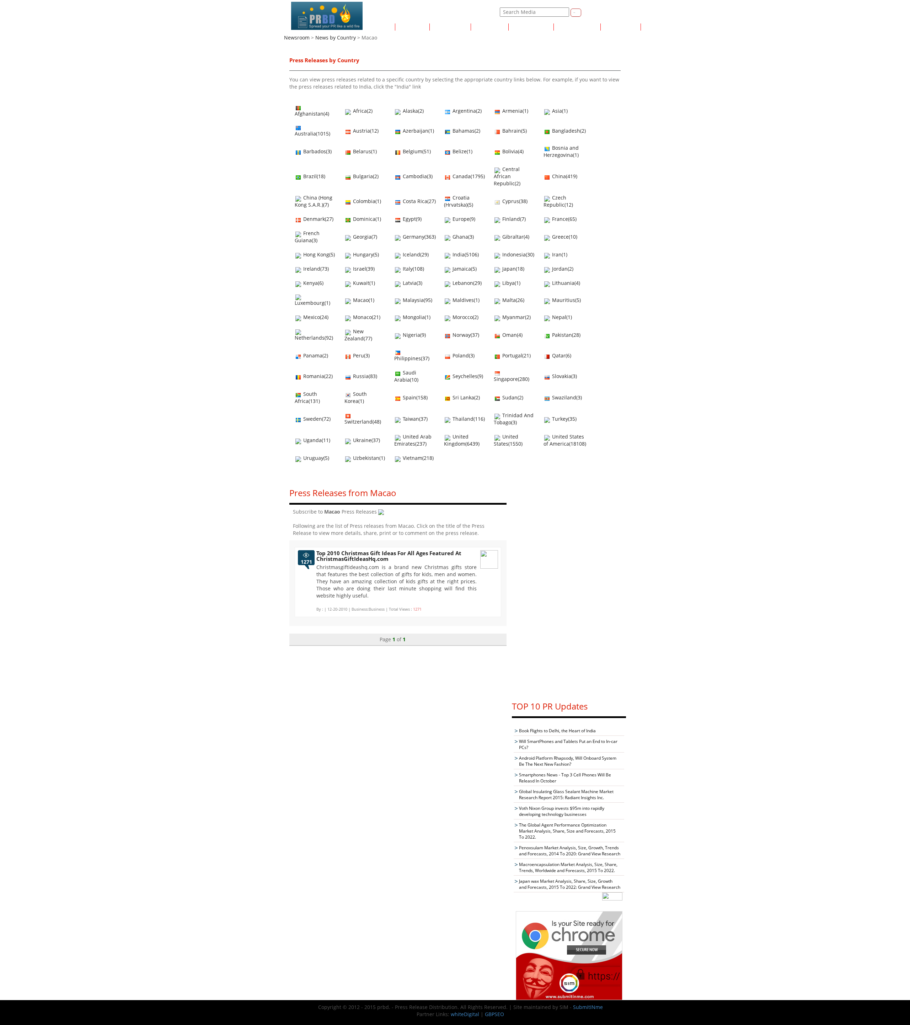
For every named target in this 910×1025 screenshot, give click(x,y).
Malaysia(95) (416, 300)
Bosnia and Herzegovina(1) (561, 151)
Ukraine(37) (366, 440)
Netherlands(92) (314, 337)
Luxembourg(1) (312, 302)
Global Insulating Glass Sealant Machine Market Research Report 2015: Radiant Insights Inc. (566, 794)
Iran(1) (559, 254)
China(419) (564, 176)
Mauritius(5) (566, 300)
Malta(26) (512, 300)
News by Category (577, 27)
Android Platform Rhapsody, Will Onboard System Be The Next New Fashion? (567, 761)
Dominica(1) (366, 219)
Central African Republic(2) (507, 176)
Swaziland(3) (566, 397)
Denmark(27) (317, 219)
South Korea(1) (355, 397)
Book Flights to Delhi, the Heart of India (557, 731)
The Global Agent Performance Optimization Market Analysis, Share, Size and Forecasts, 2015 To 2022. (567, 831)
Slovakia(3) (564, 376)
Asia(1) (559, 110)
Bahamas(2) (465, 130)
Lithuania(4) (565, 283)
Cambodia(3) (417, 176)
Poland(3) (463, 355)
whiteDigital (465, 1014)
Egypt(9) (411, 219)
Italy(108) (412, 268)
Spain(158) (414, 397)
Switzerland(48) (362, 421)
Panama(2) (315, 355)
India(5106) (465, 254)
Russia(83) (364, 376)
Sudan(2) (512, 397)
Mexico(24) (315, 317)
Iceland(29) (415, 254)
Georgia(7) (364, 236)
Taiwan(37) (414, 418)
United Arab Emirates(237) (413, 440)
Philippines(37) (411, 358)
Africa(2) (362, 110)
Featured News (450, 27)
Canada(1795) (468, 176)
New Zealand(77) (358, 335)
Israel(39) (363, 268)
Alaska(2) (412, 110)
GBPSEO (494, 1014)
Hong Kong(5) (318, 254)
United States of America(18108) (565, 440)
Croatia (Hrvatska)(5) (458, 201)
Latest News (412, 27)
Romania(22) (317, 376)
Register (467, 12)
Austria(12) (365, 130)
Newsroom (297, 37)
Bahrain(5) (514, 130)
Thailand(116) (468, 418)
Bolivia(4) (512, 151)
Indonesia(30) (517, 254)
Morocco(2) (464, 317)
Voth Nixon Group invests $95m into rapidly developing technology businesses (561, 811)
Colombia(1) (366, 201)
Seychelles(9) (467, 376)
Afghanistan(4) (312, 113)
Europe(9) (463, 219)
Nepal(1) (561, 317)
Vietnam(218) (417, 458)
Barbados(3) (317, 151)
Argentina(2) (466, 110)
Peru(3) (361, 355)
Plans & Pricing (621, 27)
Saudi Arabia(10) (406, 376)
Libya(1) (510, 283)
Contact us (604, 12)
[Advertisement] (569, 588)
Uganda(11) (316, 440)
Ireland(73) (315, 268)
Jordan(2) (562, 268)
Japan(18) (512, 268)
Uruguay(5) (315, 458)
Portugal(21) (516, 355)
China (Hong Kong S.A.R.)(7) (313, 201)
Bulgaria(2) (365, 176)
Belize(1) (461, 151)
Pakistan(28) (565, 334)
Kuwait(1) (363, 283)
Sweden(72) (316, 418)
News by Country (531, 27)
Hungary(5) (365, 254)
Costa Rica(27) (418, 201)
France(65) (564, 219)
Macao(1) (363, 300)
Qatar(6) (561, 355)
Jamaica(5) (464, 268)
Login (488, 12)
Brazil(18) (313, 176)
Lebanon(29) (466, 283)
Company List (659, 27)
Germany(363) (418, 236)
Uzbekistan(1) (368, 458)
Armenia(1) (514, 110)
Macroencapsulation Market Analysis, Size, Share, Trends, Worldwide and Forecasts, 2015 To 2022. (568, 867)
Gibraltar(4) (515, 236)
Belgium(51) (416, 151)
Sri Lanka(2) (465, 397)
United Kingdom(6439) (462, 440)
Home (385, 27)
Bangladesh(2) (568, 130)
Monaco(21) (366, 317)
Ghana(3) (462, 236)
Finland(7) (513, 219)
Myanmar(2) (516, 317)
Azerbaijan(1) (417, 130)
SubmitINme (588, 1007)
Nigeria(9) (413, 334)
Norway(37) (465, 334)
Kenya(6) (312, 283)
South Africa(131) (307, 397)
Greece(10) (564, 236)
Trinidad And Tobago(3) (514, 419)
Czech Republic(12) (558, 201)
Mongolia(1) (415, 317)
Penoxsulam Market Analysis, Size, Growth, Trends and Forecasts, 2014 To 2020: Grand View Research (569, 851)
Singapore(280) (511, 379)
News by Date (489, 27)
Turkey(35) (564, 418)
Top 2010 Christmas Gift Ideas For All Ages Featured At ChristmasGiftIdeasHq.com (388, 556)
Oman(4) (512, 334)
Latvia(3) (411, 283)
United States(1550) (508, 440)
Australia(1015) (312, 133)
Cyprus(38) (514, 201)
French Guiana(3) (307, 237)
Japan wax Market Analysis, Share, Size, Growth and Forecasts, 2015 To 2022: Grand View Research (569, 884)
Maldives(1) (465, 300)
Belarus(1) (364, 151)
